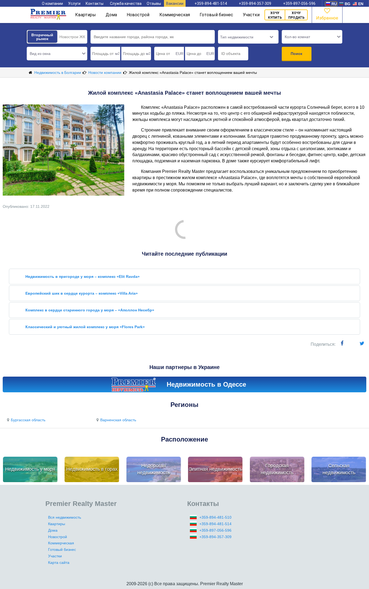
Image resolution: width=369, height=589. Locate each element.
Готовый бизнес (216, 14)
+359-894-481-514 (210, 3)
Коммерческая (174, 14)
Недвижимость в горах (92, 469)
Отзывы (154, 3)
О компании (52, 3)
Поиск (296, 53)
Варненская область (118, 420)
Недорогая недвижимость (153, 469)
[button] (57, 53)
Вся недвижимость (64, 517)
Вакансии (174, 3)
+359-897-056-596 (299, 3)
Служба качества (126, 3)
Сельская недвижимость (339, 469)
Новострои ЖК (72, 37)
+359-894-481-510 (215, 517)
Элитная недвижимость (215, 469)
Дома (111, 14)
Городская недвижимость (277, 469)
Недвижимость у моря (30, 469)
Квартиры (85, 14)
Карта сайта (58, 562)
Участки (251, 14)
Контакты (94, 3)
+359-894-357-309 (255, 3)
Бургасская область (28, 420)
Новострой (138, 14)
